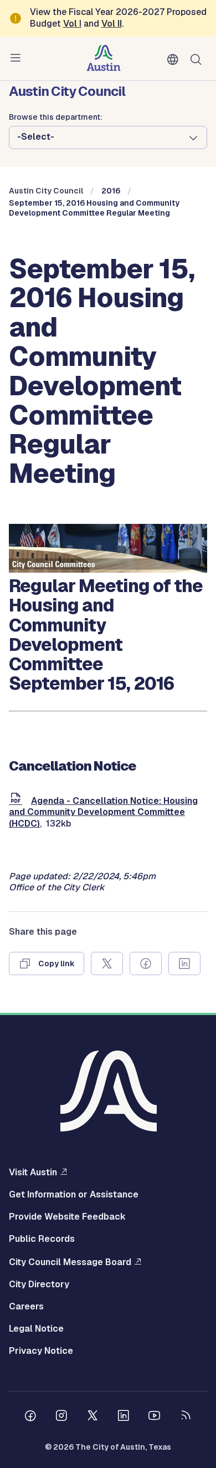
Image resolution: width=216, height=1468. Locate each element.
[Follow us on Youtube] (154, 1417)
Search (198, 58)
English (175, 60)
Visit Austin (33, 1172)
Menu (18, 58)
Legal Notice (36, 1328)
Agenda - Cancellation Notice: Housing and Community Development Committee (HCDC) (103, 812)
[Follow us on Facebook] (30, 1417)
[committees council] (108, 569)
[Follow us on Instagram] (61, 1417)
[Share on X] (107, 963)
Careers (26, 1306)
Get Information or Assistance (73, 1194)
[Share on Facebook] (146, 963)
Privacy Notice (41, 1351)
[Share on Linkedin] (184, 963)
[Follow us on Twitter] (92, 1417)
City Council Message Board (70, 1262)
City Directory (39, 1284)
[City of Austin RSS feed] (185, 1417)
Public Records (42, 1239)
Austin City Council (46, 191)
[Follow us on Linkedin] (123, 1417)
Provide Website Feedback (67, 1216)
